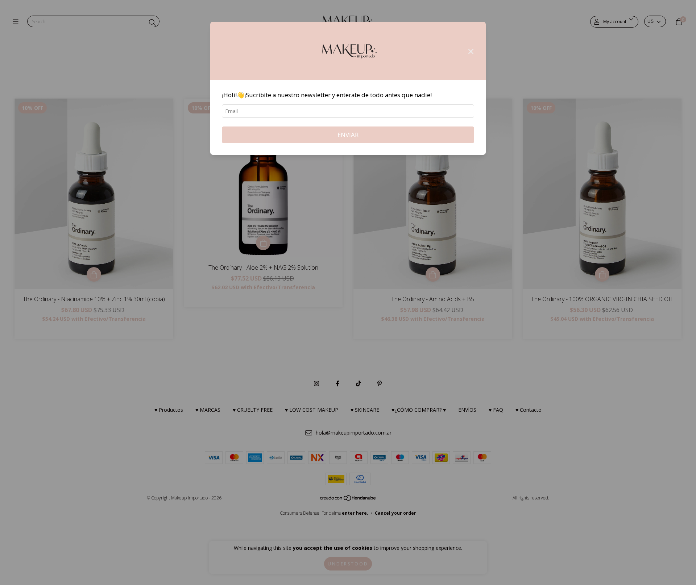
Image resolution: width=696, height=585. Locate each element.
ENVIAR (348, 134)
